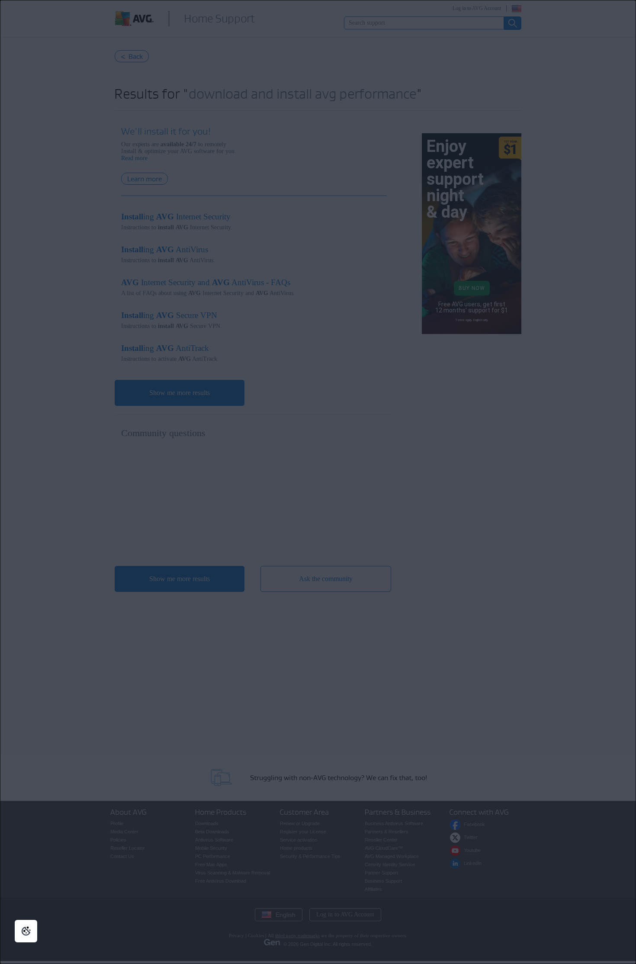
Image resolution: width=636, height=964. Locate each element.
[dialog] (318, 482)
